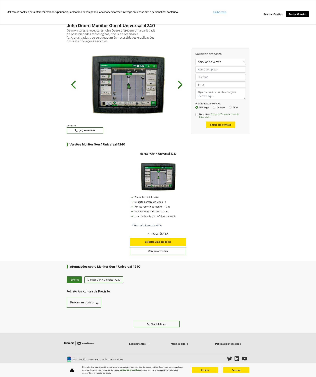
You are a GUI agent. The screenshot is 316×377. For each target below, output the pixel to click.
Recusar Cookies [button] (273, 14)
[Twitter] (231, 358)
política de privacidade (130, 369)
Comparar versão (158, 251)
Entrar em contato (220, 124)
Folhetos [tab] (74, 279)
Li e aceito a (219, 116)
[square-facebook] (216, 358)
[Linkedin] (238, 358)
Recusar (236, 370)
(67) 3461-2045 (87, 130)
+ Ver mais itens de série (147, 225)
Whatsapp (204, 107)
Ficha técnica (159, 233)
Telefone (221, 107)
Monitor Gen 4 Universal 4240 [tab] (103, 279)
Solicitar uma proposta (158, 241)
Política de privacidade (228, 343)
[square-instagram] (223, 358)
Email (235, 107)
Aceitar (205, 370)
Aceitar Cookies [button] (297, 14)
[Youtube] (245, 358)
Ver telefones (158, 324)
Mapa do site (178, 343)
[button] (74, 84)
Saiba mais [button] (219, 12)
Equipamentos (137, 343)
